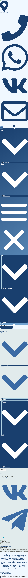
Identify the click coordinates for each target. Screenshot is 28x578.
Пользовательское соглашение (4, 571)
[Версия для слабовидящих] (14, 325)
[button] (14, 226)
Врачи (2, 255)
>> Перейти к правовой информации (5, 546)
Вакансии (2, 163)
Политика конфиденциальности (4, 572)
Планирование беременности (7, 288)
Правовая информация (6, 196)
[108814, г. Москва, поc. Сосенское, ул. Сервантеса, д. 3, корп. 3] (4, 11)
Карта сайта (4, 322)
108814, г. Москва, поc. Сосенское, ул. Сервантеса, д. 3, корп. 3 (4, 12)
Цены (2, 130)
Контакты (4, 195)
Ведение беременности (6, 162)
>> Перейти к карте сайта (3, 331)
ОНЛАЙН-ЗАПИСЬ (3, 327)
